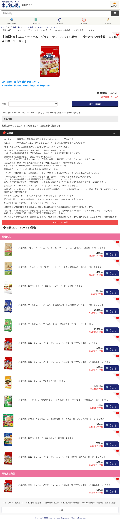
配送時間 (84, 23)
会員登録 (108, 23)
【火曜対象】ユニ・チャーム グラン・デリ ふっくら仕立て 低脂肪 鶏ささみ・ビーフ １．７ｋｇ (61, 457)
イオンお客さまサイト (34, 503)
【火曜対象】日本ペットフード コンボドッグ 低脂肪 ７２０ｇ (45, 438)
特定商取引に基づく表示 (106, 503)
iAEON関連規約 (88, 503)
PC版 (60, 509)
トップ (3, 27)
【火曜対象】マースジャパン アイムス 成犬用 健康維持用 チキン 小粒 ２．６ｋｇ (55, 324)
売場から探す (12, 23)
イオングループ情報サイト (13, 503)
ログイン (114, 6)
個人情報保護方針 (52, 503)
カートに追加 (95, 104)
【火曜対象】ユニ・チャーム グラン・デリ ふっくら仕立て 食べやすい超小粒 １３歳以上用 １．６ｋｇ (64, 362)
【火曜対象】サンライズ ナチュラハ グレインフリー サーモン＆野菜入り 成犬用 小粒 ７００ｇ (61, 248)
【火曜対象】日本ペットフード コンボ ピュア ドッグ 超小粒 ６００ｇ (49, 286)
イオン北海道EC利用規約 (70, 503)
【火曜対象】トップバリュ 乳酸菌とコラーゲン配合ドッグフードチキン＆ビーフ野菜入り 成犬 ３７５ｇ (63, 400)
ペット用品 (28, 27)
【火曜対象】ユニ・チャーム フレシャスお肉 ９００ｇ (41, 381)
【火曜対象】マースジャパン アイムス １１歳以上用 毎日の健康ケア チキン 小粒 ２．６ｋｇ (60, 305)
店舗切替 (60, 23)
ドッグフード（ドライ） (47, 27)
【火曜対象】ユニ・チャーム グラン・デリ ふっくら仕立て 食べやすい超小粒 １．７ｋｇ (57, 343)
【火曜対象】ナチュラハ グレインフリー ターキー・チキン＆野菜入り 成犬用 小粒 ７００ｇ (59, 267)
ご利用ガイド (36, 23)
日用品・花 (15, 27)
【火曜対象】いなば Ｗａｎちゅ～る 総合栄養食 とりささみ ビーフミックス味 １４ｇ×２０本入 (60, 419)
